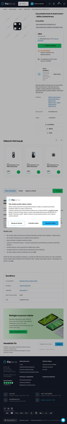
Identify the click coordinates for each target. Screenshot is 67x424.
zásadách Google (53, 210)
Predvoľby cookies (33, 223)
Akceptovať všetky (50, 223)
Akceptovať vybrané (16, 223)
